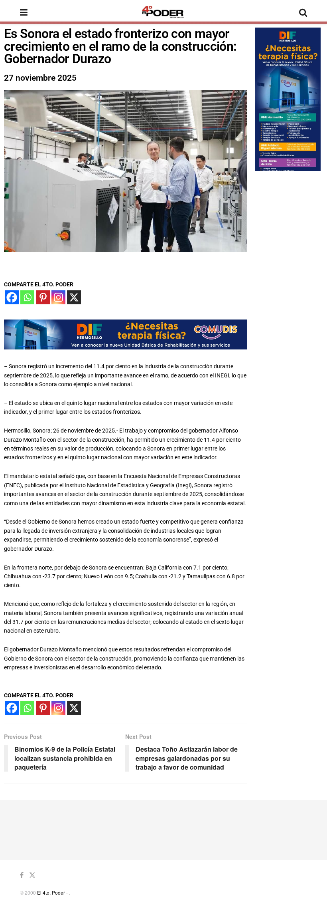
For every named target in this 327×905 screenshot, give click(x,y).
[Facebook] (12, 297)
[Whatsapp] (27, 297)
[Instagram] (58, 297)
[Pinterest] (43, 297)
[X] (74, 297)
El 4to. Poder (51, 892)
